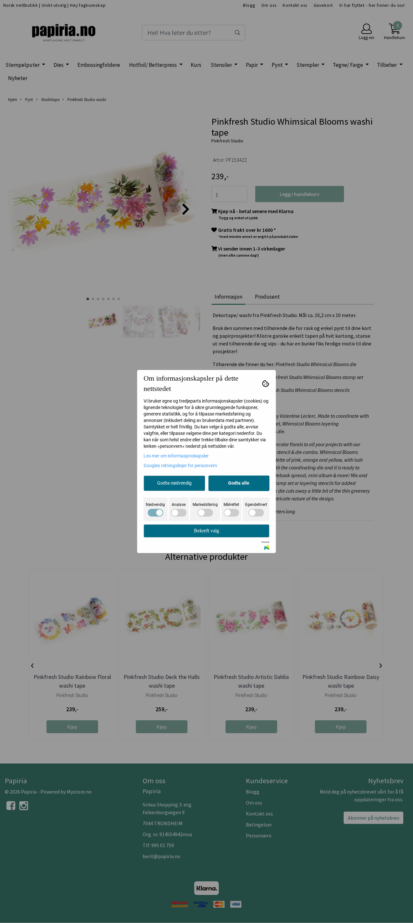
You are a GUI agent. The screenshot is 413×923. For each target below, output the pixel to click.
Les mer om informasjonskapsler (176, 455)
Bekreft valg (206, 530)
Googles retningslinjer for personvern (180, 465)
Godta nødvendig (174, 483)
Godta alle (238, 483)
